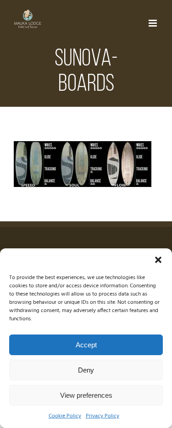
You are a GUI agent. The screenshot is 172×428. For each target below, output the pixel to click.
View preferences (86, 395)
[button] (158, 259)
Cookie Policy (65, 416)
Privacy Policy (102, 416)
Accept (86, 345)
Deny (86, 370)
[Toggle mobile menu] (153, 23)
